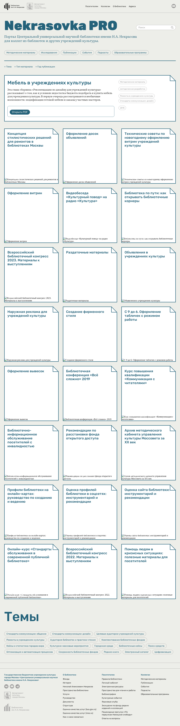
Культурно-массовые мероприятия (69, 646)
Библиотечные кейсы (130, 646)
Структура (68, 705)
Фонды (66, 679)
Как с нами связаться (73, 717)
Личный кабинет (110, 683)
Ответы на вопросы (111, 718)
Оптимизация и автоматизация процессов (29, 652)
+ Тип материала (23, 66)
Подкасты (103, 52)
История (67, 683)
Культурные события (112, 698)
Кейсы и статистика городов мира (25, 646)
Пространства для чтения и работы (119, 690)
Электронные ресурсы (112, 686)
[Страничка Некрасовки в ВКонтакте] (6, 688)
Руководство (69, 698)
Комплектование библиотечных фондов (123, 640)
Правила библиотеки (112, 679)
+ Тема (8, 66)
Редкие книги (111, 652)
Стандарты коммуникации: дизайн (137, 101)
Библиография (109, 694)
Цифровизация (163, 652)
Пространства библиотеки (75, 690)
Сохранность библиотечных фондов (78, 652)
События (87, 52)
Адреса (132, 6)
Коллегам (105, 6)
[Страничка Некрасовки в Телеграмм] (17, 688)
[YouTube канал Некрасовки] (174, 6)
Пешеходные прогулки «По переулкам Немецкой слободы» (117, 713)
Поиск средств (156, 646)
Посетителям (91, 6)
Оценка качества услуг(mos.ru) (78, 713)
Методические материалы (20, 52)
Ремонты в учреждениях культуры (136, 96)
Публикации (69, 52)
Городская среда (103, 646)
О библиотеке (119, 6)
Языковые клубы (110, 702)
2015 (122, 108)
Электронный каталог (137, 652)
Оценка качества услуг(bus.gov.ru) (79, 709)
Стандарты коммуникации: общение (26, 633)
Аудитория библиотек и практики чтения (73, 640)
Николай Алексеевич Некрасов (78, 686)
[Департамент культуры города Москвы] (37, 5)
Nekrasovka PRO (60, 25)
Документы (68, 702)
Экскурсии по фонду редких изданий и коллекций (115, 706)
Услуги (66, 694)
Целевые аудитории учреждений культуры (120, 633)
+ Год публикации (45, 66)
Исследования (49, 52)
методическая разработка (132, 89)
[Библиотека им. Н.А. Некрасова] (14, 5)
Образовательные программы (130, 52)
